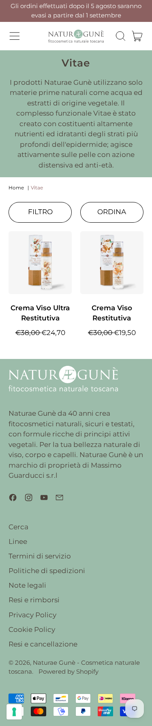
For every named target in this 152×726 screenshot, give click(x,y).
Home (16, 188)
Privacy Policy (32, 615)
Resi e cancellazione (43, 644)
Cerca (18, 527)
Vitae (37, 188)
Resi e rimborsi (34, 600)
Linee (18, 541)
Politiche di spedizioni (47, 571)
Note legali (27, 585)
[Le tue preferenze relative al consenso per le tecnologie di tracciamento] (14, 712)
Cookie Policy (32, 629)
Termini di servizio (40, 556)
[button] (120, 36)
